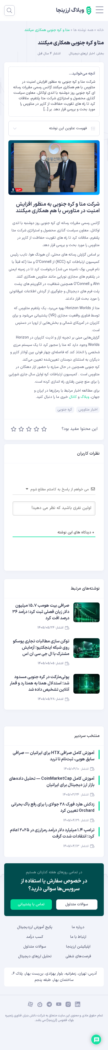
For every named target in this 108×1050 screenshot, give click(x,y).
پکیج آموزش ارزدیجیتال (34, 927)
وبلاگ (84, 397)
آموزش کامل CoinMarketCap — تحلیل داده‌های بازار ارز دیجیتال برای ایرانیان (51, 782)
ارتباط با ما (78, 937)
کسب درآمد (34, 937)
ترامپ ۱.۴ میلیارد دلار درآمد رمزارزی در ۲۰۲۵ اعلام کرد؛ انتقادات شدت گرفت (52, 833)
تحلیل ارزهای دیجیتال (35, 956)
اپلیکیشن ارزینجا (78, 946)
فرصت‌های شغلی (78, 956)
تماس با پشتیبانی (31, 904)
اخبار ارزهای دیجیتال (82, 53)
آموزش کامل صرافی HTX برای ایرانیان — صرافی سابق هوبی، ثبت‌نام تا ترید (53, 756)
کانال (73, 397)
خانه (100, 30)
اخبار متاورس (88, 409)
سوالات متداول (76, 904)
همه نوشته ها (83, 30)
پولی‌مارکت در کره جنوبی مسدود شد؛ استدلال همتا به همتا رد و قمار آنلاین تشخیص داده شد (39, 683)
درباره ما (78, 927)
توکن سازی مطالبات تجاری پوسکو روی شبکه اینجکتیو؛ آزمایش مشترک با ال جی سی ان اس (41, 647)
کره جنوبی (64, 409)
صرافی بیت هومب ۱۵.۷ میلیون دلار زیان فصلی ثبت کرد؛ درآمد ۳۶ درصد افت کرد (40, 611)
